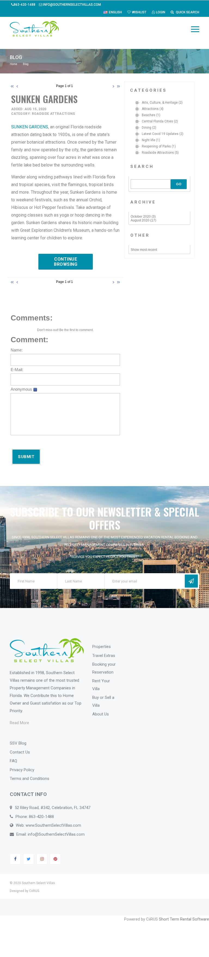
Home (13, 64)
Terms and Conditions (29, 778)
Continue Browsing (65, 262)
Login (160, 12)
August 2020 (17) (143, 220)
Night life (148, 140)
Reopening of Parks (156, 146)
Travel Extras (103, 655)
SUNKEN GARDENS (29, 126)
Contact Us (20, 752)
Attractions (150, 109)
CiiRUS (34, 891)
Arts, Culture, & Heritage (160, 102)
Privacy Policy (22, 769)
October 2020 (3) (143, 216)
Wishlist (139, 12)
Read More (19, 722)
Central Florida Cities (157, 121)
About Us (100, 714)
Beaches (148, 115)
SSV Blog (18, 743)
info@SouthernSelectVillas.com (71, 5)
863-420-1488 (25, 5)
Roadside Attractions (158, 153)
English (115, 12)
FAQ (13, 760)
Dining (146, 127)
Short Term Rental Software (184, 919)
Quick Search (187, 12)
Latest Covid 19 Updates (160, 134)
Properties (101, 646)
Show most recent (144, 250)
